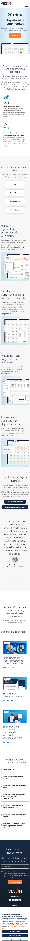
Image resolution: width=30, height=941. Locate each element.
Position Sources (15, 210)
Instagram (19, 900)
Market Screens (15, 193)
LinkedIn (10, 900)
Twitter (16, 900)
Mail (15, 184)
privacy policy (20, 872)
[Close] (25, 910)
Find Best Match (15, 201)
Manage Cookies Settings (15, 939)
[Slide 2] (15, 581)
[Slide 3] (16, 581)
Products (14, 905)
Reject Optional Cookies (15, 935)
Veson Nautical (6, 4)
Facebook (13, 900)
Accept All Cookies (15, 931)
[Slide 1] (13, 581)
